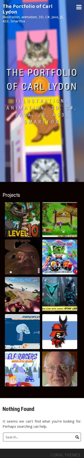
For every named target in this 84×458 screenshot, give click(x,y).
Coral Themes (65, 455)
